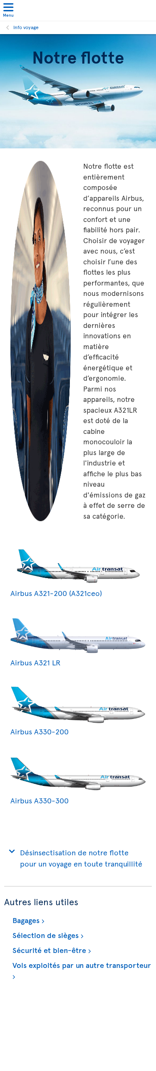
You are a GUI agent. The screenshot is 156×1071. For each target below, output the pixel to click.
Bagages (25, 920)
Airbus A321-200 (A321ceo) (56, 593)
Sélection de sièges (44, 935)
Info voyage (26, 27)
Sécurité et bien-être (48, 950)
